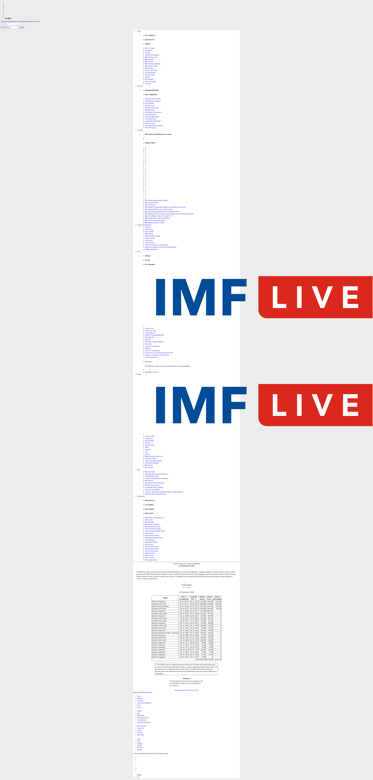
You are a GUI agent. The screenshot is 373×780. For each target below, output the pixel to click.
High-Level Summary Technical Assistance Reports (160, 247)
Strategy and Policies (151, 249)
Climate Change (150, 75)
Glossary (139, 732)
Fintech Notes (149, 555)
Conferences (149, 438)
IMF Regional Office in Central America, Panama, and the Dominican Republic (169, 214)
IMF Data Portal (150, 472)
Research (140, 86)
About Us (148, 227)
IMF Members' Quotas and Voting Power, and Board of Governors (165, 207)
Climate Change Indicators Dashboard (156, 478)
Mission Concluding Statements (154, 335)
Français (139, 743)
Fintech (147, 77)
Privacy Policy (141, 726)
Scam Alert (140, 735)
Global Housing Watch (152, 116)
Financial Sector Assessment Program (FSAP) (159, 353)
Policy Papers (149, 544)
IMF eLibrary (149, 520)
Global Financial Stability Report (155, 531)
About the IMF (149, 436)
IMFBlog (148, 348)
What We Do (149, 229)
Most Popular (149, 467)
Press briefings (149, 440)
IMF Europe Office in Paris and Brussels (157, 218)
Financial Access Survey (152, 485)
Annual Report (141, 720)
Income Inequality (150, 81)
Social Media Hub (142, 718)
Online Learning (150, 238)
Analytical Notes (150, 553)
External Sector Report (152, 535)
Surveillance (148, 50)
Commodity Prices (150, 119)
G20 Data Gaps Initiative (152, 489)
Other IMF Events (150, 128)
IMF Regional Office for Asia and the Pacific (158, 209)
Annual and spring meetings (153, 460)
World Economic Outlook (153, 99)
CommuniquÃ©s (150, 333)
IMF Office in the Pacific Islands (155, 220)
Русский (140, 747)
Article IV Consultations (152, 350)
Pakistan (175, 564)
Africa (147, 447)
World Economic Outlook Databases (156, 474)
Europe (147, 454)
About (139, 31)
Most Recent (149, 465)
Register (153, 370)
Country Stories (149, 242)
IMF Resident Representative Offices (156, 200)
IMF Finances (149, 61)
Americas (148, 449)
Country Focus (149, 328)
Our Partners (149, 240)
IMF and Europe (150, 205)
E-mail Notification (151, 357)
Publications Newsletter (152, 524)
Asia (146, 452)
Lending (147, 53)
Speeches (148, 339)
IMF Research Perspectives (153, 112)
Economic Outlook (150, 458)
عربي (139, 738)
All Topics (148, 84)
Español (139, 749)
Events (139, 707)
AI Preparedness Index (152, 476)
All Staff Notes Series (151, 551)
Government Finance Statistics (154, 487)
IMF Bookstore (149, 522)
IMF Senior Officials (151, 66)
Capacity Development (152, 55)
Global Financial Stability (152, 101)
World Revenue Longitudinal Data (155, 494)
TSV (183, 587)
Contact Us (140, 728)
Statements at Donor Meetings (154, 342)
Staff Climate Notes (151, 560)
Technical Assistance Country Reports (156, 245)
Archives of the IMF (151, 70)
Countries (140, 130)
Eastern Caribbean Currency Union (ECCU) (158, 216)
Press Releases (149, 337)
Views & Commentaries (152, 346)
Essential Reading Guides (153, 526)
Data (138, 469)
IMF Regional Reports (152, 202)
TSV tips (188, 587)
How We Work (149, 231)
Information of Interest (152, 372)
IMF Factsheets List (151, 57)
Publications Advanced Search (154, 517)
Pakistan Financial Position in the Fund (186, 690)
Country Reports (150, 540)
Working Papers (150, 110)
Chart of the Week (150, 330)
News (139, 251)
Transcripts (148, 344)
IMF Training (149, 234)
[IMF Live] (8, 18)
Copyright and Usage (143, 722)
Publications (141, 496)
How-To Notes (149, 557)
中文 (138, 741)
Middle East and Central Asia (154, 456)
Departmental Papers (151, 542)
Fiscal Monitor (149, 103)
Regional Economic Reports (153, 537)
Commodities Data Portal (152, 121)
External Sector (149, 105)
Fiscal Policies (149, 79)
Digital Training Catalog (152, 236)
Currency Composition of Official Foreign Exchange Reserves (164, 492)
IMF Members (149, 59)
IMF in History (149, 68)
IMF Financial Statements (153, 64)
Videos (139, 374)
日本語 (139, 745)
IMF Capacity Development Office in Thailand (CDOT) (162, 211)
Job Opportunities (150, 73)
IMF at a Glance (150, 48)
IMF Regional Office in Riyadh (154, 222)
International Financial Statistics (154, 483)
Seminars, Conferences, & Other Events (157, 355)
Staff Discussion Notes (152, 108)
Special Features (150, 445)
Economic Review (150, 114)
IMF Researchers (150, 123)
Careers (139, 730)
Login (147, 370)
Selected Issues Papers (152, 549)
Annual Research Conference (154, 125)
